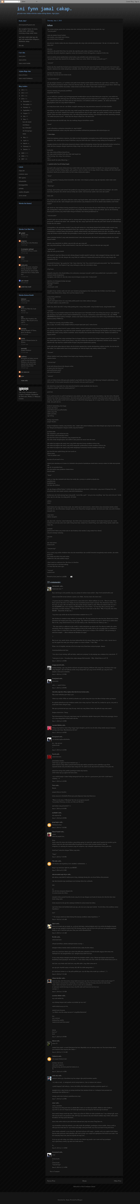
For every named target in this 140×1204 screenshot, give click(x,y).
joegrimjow (55, 822)
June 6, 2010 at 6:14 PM (59, 1071)
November (26, 104)
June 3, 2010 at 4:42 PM (59, 750)
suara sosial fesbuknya (25, 78)
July (24, 116)
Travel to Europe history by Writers (29, 341)
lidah (22, 257)
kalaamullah (22, 181)
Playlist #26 (24, 235)
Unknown (55, 1056)
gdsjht (23, 233)
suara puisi (22, 56)
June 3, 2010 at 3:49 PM (59, 661)
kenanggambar (23, 185)
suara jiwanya (23, 75)
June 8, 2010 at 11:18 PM (59, 1148)
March (25, 143)
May (24, 137)
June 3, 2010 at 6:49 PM (59, 818)
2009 (23, 153)
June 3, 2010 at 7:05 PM (59, 857)
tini (22, 317)
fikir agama (22, 178)
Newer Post (51, 1181)
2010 (23, 99)
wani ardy (24, 380)
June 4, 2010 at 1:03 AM (59, 919)
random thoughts (24, 192)
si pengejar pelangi (27, 249)
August (25, 113)
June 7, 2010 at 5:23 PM (59, 1099)
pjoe (22, 376)
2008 (23, 156)
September (26, 110)
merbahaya (26, 125)
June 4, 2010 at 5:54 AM (59, 974)
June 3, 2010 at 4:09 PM (59, 688)
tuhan (24, 134)
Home (84, 1181)
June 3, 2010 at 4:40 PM (59, 732)
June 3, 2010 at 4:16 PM (59, 721)
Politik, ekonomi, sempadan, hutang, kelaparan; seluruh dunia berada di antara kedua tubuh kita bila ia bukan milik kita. (30, 270)
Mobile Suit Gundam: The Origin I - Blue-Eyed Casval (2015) (29, 320)
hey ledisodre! (27, 128)
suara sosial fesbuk (24, 63)
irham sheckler (56, 978)
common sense (23, 174)
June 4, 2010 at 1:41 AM (59, 933)
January (25, 149)
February (26, 146)
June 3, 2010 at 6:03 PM (59, 808)
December (26, 101)
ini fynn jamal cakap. (44, 8)
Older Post (117, 1181)
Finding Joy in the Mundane (29, 243)
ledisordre (24, 265)
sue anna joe (25, 372)
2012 (23, 93)
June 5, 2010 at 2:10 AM (59, 991)
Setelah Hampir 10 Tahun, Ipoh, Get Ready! (29, 331)
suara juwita (22, 60)
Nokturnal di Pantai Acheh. (29, 251)
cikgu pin (22, 170)
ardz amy (55, 1075)
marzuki (24, 348)
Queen (54, 1041)
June (24, 119)
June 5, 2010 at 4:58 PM (59, 1037)
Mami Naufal (56, 831)
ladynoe (23, 299)
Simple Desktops (26, 350)
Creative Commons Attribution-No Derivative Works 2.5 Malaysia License (29, 396)
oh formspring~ (27, 131)
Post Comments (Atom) (88, 1186)
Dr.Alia (54, 937)
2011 (23, 96)
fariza (23, 338)
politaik (21, 188)
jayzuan (23, 328)
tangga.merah (56, 665)
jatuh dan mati (26, 287)
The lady (55, 861)
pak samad (24, 280)
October (25, 107)
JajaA (54, 923)
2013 (23, 90)
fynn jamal (55, 678)
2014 (22, 259)
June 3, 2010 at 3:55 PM (59, 674)
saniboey (24, 356)
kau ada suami (27, 122)
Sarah (54, 754)
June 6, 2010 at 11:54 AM (59, 1052)
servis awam (22, 195)
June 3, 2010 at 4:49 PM (59, 781)
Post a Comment (55, 1171)
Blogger (79, 1200)
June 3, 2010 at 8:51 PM (59, 870)
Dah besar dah (25, 301)
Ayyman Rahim (57, 725)
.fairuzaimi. (55, 586)
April (25, 140)
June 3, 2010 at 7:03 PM (59, 827)
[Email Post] (71, 576)
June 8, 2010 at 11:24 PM (59, 1167)
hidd (22, 307)
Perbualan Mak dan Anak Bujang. (28, 309)
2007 (23, 159)
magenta (24, 241)
